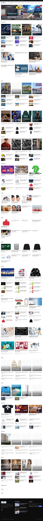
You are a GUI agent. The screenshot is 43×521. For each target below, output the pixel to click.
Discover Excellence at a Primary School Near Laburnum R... (7, 61)
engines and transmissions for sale (6, 151)
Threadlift (12, 213)
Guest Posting (18, 0)
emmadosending (2, 203)
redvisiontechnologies (31, 308)
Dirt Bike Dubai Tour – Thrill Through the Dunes (37, 103)
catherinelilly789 (13, 252)
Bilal (34, 100)
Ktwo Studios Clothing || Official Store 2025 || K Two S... (37, 320)
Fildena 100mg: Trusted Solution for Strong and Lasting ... (26, 202)
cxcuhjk (2, 415)
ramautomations (21, 508)
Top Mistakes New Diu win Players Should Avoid (34, 175)
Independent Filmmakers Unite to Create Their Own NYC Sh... (23, 41)
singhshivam (3, 447)
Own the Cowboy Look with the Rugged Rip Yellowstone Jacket (37, 127)
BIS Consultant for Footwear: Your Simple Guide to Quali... (24, 426)
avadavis (23, 203)
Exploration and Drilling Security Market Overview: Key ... (37, 290)
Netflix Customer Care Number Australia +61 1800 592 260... (26, 468)
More (39, 2)
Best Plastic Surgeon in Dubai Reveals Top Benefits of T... (15, 212)
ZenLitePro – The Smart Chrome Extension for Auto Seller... (21, 151)
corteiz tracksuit (13, 121)
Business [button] (19, 2)
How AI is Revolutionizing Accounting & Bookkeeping (9, 316)
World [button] (28, 2)
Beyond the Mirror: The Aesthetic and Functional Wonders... (15, 202)
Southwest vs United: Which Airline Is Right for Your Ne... (10, 95)
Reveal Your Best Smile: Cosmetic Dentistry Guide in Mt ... (36, 196)
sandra (33, 231)
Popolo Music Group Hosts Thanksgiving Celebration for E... (9, 44)
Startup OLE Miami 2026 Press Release (37, 37)
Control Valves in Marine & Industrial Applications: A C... (23, 282)
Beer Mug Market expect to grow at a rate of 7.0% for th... (16, 255)
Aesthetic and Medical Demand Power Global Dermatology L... (20, 375)
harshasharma (7, 287)
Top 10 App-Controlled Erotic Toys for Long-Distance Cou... (21, 188)
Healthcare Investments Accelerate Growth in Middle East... (8, 423)
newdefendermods (21, 155)
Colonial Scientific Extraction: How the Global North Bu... (24, 397)
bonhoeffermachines (35, 395)
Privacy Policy (4, 0)
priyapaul (12, 232)
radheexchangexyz (35, 480)
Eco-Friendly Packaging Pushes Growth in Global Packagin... (35, 423)
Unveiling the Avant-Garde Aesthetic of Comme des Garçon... (10, 419)
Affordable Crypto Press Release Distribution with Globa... (5, 33)
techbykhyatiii (30, 351)
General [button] (36, 2)
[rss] (2, 510)
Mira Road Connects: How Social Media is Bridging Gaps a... (7, 184)
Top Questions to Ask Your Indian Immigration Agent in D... (16, 91)
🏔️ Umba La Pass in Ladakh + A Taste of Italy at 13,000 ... (21, 99)
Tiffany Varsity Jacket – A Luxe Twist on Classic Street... (23, 131)
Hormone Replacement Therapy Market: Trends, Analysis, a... (37, 282)
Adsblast (20, 447)
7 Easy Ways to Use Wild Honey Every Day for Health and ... (5, 212)
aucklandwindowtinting (36, 155)
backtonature (21, 477)
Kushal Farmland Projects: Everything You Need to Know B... (37, 442)
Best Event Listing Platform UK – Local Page (9, 37)
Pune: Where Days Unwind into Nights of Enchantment (21, 183)
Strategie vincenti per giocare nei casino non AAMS (10, 472)
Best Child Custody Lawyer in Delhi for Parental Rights (16, 231)
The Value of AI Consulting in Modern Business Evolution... (9, 397)
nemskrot (35, 159)
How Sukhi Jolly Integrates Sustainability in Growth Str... (35, 316)
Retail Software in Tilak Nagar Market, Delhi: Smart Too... (9, 476)
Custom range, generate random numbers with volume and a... (23, 180)
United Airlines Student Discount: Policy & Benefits (5, 92)
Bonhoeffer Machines (36, 394)
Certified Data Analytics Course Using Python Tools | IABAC (21, 74)
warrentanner (16, 176)
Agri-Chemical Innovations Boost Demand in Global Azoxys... (35, 375)
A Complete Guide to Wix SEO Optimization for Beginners (34, 336)
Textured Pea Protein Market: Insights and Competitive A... (23, 286)
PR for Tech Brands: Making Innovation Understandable (7, 66)
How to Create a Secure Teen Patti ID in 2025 (10, 188)
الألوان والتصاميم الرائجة (35, 230)
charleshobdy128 (2, 62)
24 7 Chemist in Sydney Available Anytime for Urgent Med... (26, 393)
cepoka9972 (3, 395)
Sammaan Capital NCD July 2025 (23, 315)
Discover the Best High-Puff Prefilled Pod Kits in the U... (21, 123)
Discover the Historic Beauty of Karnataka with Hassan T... (23, 95)
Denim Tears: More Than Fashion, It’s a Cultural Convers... (35, 277)
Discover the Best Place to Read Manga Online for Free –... (9, 180)
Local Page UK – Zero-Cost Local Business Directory (6, 277)
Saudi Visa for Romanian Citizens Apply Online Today (23, 103)
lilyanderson (21, 159)
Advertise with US (22, 0)
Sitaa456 (16, 376)
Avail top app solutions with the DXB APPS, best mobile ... (21, 336)
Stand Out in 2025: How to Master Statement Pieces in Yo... (20, 277)
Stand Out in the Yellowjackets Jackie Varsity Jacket (9, 127)
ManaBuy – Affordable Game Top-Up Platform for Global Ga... (37, 180)
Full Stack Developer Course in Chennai (21, 52)
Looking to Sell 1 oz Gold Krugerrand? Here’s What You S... (10, 290)
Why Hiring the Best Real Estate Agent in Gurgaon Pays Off (35, 446)
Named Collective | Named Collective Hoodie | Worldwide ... (9, 320)
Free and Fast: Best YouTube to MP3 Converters (7, 175)
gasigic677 (23, 232)
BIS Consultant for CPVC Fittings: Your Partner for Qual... (9, 426)
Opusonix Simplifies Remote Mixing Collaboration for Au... (37, 18)
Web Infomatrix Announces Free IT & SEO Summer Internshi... (37, 33)
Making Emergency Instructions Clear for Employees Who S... (35, 74)
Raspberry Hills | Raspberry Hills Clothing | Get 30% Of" (6, 148)
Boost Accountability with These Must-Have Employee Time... (7, 351)
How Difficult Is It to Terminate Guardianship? (5, 237)
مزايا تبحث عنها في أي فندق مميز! (15, 220)
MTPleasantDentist (34, 197)
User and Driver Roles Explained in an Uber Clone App (21, 351)
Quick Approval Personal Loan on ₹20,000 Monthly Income (21, 320)
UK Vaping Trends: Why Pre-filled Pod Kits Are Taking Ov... (8, 123)
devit (1, 176)
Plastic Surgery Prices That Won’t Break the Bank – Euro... (7, 480)
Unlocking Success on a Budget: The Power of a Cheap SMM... (7, 336)
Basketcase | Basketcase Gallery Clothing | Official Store (5, 226)
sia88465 (34, 370)
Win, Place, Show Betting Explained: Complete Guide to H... (26, 33)
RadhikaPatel (7, 155)
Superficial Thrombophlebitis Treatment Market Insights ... (23, 290)
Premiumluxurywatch (36, 132)
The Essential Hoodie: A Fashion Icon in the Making (16, 369)
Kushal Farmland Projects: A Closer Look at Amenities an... (8, 446)
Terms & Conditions (39, 519)
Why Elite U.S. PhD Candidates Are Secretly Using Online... (34, 61)
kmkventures (21, 313)
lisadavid (23, 370)
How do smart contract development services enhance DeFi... (5, 261)
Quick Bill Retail (7, 477)
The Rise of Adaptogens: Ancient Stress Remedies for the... (6, 368)
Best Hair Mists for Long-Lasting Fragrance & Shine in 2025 (15, 251)
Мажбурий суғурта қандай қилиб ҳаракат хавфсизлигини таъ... (36, 220)
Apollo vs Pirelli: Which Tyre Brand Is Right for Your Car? (24, 158)
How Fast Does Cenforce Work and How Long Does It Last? (5, 202)
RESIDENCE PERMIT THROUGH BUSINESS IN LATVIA (37, 476)
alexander (23, 395)
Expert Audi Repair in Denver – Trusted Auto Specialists (9, 158)
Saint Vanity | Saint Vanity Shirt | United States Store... (26, 251)
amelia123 (13, 395)
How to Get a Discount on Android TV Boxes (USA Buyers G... (37, 188)
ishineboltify (3, 121)
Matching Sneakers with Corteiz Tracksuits (15, 120)
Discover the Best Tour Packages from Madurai (25, 92)
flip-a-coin (21, 181)
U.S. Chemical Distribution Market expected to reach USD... (36, 255)
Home (8, 2)
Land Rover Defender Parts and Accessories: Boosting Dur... (23, 154)
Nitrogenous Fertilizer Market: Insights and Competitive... (9, 286)
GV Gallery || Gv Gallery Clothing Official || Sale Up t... (37, 184)
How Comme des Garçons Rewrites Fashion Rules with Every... (24, 419)
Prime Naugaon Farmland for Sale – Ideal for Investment (34, 453)
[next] (21, 12)
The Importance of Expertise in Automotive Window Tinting (37, 154)
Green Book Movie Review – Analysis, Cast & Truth (16, 33)
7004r (30, 151)
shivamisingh (2, 300)
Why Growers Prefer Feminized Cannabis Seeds (23, 480)
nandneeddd (16, 100)
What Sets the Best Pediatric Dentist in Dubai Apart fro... (26, 206)
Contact (2, 0)
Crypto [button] (16, 2)
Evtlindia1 (7, 427)
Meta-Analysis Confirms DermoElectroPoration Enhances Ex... (23, 45)
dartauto (7, 159)
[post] (12, 12)
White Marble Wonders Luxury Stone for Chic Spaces (37, 468)
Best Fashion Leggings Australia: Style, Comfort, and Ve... (37, 426)
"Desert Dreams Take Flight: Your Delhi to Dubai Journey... (9, 103)
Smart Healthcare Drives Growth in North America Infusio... (7, 378)
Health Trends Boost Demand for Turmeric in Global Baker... (21, 423)
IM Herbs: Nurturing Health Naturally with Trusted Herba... (26, 368)
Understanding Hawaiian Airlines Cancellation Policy (37, 92)
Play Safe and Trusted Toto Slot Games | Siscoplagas (21, 372)
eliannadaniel (7, 291)
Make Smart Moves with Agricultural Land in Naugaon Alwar (8, 453)
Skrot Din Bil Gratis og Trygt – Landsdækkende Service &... (37, 158)
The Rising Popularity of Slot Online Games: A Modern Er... (35, 372)
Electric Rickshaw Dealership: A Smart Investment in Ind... (9, 154)
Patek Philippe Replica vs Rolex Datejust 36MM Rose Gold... (37, 131)
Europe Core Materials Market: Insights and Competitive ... (37, 286)
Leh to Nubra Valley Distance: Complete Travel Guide (9, 99)
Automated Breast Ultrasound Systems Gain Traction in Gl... (35, 378)
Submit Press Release (14, 0)
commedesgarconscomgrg (8, 420)
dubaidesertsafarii (35, 104)
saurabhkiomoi (23, 93)
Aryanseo (2, 376)
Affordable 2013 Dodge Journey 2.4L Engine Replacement (25, 147)
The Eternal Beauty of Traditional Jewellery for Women (9, 131)
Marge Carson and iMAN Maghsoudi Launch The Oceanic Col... (27, 18)
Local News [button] (32, 2)
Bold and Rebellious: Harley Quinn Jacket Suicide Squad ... (37, 123)
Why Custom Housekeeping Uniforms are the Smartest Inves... (6, 468)
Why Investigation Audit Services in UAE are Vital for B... (10, 312)
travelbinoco (7, 104)
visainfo (20, 104)
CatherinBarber (3, 481)
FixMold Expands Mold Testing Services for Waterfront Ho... (9, 41)
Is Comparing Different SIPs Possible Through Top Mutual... (35, 307)
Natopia (34, 427)
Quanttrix (16, 308)
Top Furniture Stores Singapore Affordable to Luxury (15, 468)
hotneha (16, 184)
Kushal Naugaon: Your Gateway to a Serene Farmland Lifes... (25, 442)
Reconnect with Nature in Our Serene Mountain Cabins (23, 476)
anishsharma (30, 176)
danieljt (2, 262)
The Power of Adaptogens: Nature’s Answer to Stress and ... (26, 231)
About (7, 0)
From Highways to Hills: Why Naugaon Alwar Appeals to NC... (16, 442)
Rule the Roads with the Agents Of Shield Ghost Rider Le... (24, 127)
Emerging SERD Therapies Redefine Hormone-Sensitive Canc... (34, 419)
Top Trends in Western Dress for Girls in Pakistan (37, 120)
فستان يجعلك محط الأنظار (25, 220)
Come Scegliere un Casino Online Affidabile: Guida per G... (34, 414)
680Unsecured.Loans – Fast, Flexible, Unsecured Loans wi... (7, 299)
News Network (10, 0)
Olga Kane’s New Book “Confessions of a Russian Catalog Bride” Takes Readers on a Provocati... (31, 11)
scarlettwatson (13, 93)
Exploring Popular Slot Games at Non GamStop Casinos (21, 414)
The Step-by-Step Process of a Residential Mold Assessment (23, 472)
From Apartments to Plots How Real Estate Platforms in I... (24, 446)
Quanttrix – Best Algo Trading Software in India (21, 307)
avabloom (2, 252)
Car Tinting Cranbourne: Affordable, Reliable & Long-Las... (37, 147)
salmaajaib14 (12, 203)
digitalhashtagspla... (3, 213)
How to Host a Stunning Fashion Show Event (21, 175)
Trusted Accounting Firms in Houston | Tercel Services (37, 312)
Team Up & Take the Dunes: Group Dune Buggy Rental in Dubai (37, 99)
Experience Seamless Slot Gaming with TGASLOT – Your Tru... (7, 372)
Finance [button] (23, 2)
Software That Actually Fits (33, 350)
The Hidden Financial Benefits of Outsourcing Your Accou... (23, 312)
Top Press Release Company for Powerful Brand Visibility (37, 44)
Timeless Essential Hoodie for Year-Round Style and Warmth (26, 119)
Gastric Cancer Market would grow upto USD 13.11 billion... (26, 255)
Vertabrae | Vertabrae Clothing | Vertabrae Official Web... (6, 414)
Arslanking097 (23, 252)
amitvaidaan (7, 132)
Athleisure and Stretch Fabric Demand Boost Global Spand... (37, 368)
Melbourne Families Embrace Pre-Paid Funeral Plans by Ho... (38, 41)
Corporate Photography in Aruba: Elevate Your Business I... (16, 393)
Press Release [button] (11, 2)
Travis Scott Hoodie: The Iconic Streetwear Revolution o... (9, 282)
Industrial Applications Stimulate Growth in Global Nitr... (21, 378)
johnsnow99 (7, 181)
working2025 (35, 477)
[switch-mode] (41, 0)
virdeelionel (7, 128)
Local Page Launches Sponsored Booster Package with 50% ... (23, 37)
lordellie (20, 473)
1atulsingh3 (16, 453)
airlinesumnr (3, 93)
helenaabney (30, 62)
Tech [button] (25, 2)
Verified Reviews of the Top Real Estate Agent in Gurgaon (7, 450)
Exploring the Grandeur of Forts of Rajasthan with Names (38, 95)
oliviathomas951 (34, 93)
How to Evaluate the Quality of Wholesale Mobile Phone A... (6, 119)
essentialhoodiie (13, 370)
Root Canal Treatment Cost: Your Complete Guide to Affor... (36, 212)
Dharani (16, 53)
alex (2, 18)
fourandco (34, 121)
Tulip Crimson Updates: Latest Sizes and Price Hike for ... (5, 442)
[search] (41, 2)
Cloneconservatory (21, 481)
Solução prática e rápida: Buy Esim (6, 394)
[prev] (2, 12)
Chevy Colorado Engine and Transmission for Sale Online (16, 148)
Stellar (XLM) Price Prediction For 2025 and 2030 (5, 251)
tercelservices (35, 313)
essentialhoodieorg (24, 121)
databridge (12, 256)
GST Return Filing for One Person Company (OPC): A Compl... (8, 375)
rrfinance (21, 316)
